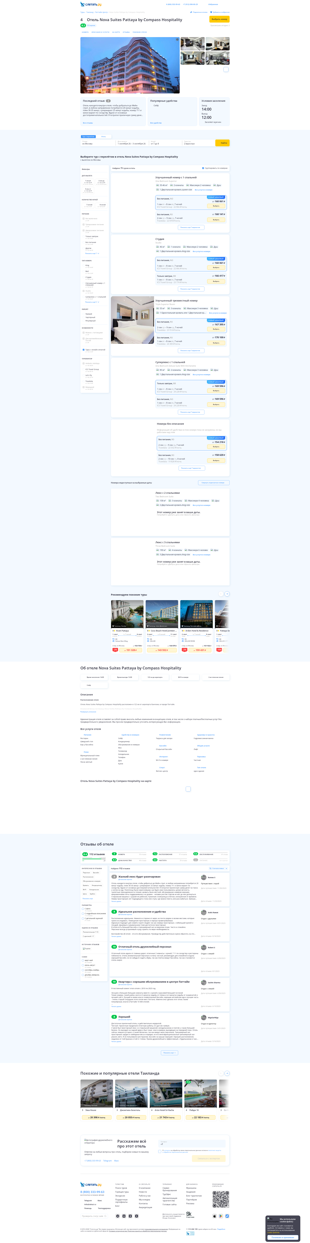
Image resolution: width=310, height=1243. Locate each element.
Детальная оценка (125, 879)
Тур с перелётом (88, 137)
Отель (103, 137)
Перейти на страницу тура (123, 628)
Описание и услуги (100, 32)
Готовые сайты (170, 1204)
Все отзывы (88, 123)
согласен (167, 1150)
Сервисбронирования (170, 1189)
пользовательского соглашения (156, 1229)
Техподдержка (104, 1208)
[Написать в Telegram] (202, 4)
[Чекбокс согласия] (159, 1151)
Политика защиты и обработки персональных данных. (147, 1231)
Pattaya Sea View (226, 630)
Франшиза (191, 1188)
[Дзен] (136, 1216)
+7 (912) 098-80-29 (190, 4)
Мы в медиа (144, 1199)
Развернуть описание (88, 712)
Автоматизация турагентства (170, 1199)
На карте (116, 32)
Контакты (143, 1203)
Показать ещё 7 (91, 253)
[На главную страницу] (92, 4)
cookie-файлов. (273, 1232)
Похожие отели (140, 32)
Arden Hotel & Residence (195, 630)
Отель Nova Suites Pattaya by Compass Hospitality (134, 19)
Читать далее (116, 901)
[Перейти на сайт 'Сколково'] (190, 1216)
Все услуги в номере (203, 190)
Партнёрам (191, 1199)
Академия (190, 1192)
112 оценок (91, 25)
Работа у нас (145, 1196)
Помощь (88, 1208)
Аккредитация (145, 1207)
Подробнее (221, 1229)
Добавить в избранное (221, 12)
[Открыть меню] (222, 4)
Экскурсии (120, 1196)
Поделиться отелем (200, 12)
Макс (116, 1160)
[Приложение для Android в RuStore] (227, 1216)
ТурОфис (167, 1194)
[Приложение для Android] (220, 1216)
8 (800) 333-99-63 (173, 4)
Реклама (190, 1203)
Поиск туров (121, 1188)
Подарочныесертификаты (121, 1200)
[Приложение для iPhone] (214, 1216)
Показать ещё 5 (91, 302)
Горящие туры (122, 1192)
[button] (130, 65)
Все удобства (156, 123)
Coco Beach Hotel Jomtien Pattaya (164, 630)
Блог (117, 1206)
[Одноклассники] (130, 1216)
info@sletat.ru (90, 1204)
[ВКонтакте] (124, 1216)
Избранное (213, 4)
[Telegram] (117, 1216)
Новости (143, 1192)
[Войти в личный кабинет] (228, 4)
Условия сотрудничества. (118, 1231)
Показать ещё (88, 899)
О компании (144, 1188)
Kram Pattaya (120, 630)
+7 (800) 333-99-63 (92, 1160)
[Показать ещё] (227, 593)
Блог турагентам (194, 1196)
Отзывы (126, 32)
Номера (85, 32)
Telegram (107, 1160)
